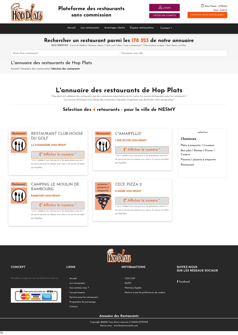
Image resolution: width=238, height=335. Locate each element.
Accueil (71, 28)
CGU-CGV (130, 278)
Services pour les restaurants (83, 297)
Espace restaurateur (142, 28)
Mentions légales (133, 288)
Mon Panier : (216, 6)
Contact (73, 306)
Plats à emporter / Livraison (197, 145)
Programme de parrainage (82, 302)
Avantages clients (114, 28)
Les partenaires (77, 292)
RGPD (128, 283)
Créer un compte (164, 15)
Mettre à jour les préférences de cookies (145, 292)
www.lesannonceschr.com (126, 325)
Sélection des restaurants (65, 69)
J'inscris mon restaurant (207, 15)
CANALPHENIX (139, 322)
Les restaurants (90, 28)
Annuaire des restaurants (35, 69)
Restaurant (187, 165)
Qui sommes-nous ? (79, 288)
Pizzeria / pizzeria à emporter (198, 159)
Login (166, 8)
